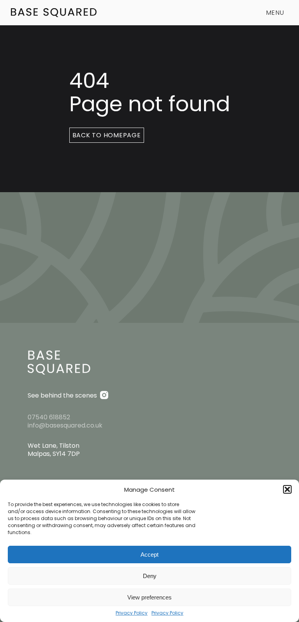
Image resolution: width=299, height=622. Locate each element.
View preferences (149, 597)
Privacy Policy (132, 613)
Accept (149, 554)
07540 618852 (49, 417)
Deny (150, 576)
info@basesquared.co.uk (65, 425)
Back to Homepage (106, 135)
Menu (275, 12)
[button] (287, 489)
